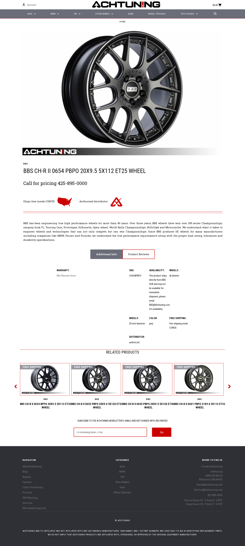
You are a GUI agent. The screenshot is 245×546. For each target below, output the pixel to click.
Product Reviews (138, 254)
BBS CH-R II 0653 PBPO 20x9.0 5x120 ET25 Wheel (97, 405)
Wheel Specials (157, 14)
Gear (130, 14)
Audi (30, 14)
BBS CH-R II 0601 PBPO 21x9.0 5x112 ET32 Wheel (199, 405)
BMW (53, 14)
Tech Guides (188, 14)
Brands (26, 476)
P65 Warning (30, 497)
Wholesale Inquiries (34, 508)
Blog (25, 471)
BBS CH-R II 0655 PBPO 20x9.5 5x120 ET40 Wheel (148, 405)
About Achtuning (32, 466)
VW (76, 14)
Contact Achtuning (211, 466)
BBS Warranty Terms (66, 275)
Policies (27, 492)
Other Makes (102, 14)
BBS (25, 163)
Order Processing (32, 487)
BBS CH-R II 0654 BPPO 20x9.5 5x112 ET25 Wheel (45, 405)
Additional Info (106, 254)
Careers (27, 482)
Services (27, 502)
